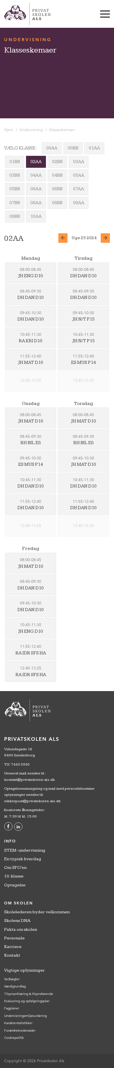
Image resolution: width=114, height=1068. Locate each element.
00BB (73, 148)
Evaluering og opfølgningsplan (27, 1001)
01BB (14, 161)
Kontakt (12, 955)
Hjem (8, 129)
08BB (57, 203)
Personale (14, 938)
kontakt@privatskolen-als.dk (29, 779)
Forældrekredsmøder (19, 1030)
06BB (57, 189)
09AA (78, 203)
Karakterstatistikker (18, 1023)
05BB (14, 189)
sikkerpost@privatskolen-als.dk (32, 801)
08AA (36, 203)
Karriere (13, 946)
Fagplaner (11, 1008)
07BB (14, 203)
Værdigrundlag (15, 986)
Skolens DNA (17, 920)
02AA (36, 161)
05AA (78, 175)
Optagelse (14, 885)
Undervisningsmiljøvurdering (25, 1016)
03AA (78, 161)
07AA (78, 189)
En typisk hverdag (22, 859)
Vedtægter (12, 979)
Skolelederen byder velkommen (37, 912)
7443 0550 (20, 764)
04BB (57, 175)
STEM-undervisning (24, 850)
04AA (36, 175)
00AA (51, 148)
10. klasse (14, 876)
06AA (36, 189)
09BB (14, 216)
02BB (57, 161)
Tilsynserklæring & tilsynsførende (28, 994)
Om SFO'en (15, 867)
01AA (94, 148)
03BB (14, 175)
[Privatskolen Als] (27, 14)
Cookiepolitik (14, 1038)
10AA (36, 216)
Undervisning (31, 129)
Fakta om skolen (20, 929)
